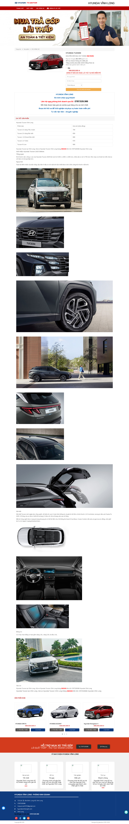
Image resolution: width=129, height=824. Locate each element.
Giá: (69, 68)
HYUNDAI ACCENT (56, 724)
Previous (25, 62)
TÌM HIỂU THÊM (23, 730)
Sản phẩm (26, 49)
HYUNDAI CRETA (20, 724)
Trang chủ (18, 49)
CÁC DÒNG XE (35, 49)
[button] (9, 28)
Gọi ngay (38, 730)
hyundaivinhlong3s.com (24, 809)
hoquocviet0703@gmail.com (26, 806)
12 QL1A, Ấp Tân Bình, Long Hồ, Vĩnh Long (30, 801)
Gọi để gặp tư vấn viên (22, 814)
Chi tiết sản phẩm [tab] (22, 118)
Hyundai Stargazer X (91, 724)
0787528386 (21, 803)
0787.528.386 (81, 101)
